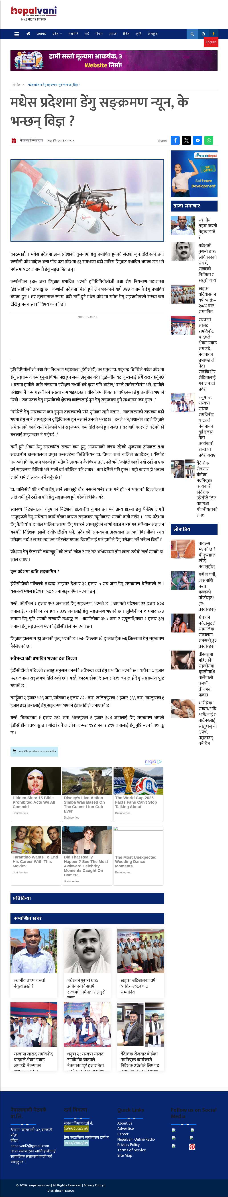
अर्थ (87, 34)
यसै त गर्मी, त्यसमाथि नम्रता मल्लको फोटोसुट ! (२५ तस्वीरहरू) (207, 592)
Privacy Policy (128, 1145)
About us (124, 1123)
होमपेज (16, 84)
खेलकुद (152, 34)
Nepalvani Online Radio (136, 1139)
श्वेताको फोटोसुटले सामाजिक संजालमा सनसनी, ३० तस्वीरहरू (208, 632)
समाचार (41, 34)
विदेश (126, 34)
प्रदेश (56, 34)
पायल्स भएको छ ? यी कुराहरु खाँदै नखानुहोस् (207, 555)
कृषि (138, 34)
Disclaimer (55, 1190)
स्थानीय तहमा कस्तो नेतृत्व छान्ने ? (29, 983)
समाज (112, 34)
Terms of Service (131, 1150)
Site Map (124, 1155)
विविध (42, 44)
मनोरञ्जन (28, 44)
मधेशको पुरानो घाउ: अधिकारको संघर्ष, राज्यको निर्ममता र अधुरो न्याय (86, 989)
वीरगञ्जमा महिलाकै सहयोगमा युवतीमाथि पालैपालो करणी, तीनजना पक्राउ (207, 675)
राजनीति (73, 34)
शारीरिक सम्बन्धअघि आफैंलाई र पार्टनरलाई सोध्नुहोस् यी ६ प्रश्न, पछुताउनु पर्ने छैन (208, 723)
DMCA (69, 1190)
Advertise (125, 1128)
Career (123, 1134)
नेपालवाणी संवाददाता (31, 140)
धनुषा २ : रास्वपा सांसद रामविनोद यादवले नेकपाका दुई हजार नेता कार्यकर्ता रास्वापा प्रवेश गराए (85, 1065)
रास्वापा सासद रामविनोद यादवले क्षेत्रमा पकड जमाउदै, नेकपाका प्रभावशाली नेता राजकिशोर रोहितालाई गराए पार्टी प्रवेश (33, 1068)
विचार (99, 34)
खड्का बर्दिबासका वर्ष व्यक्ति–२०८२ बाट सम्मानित (138, 986)
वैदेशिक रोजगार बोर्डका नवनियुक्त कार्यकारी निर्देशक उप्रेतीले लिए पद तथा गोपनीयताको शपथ (140, 1062)
